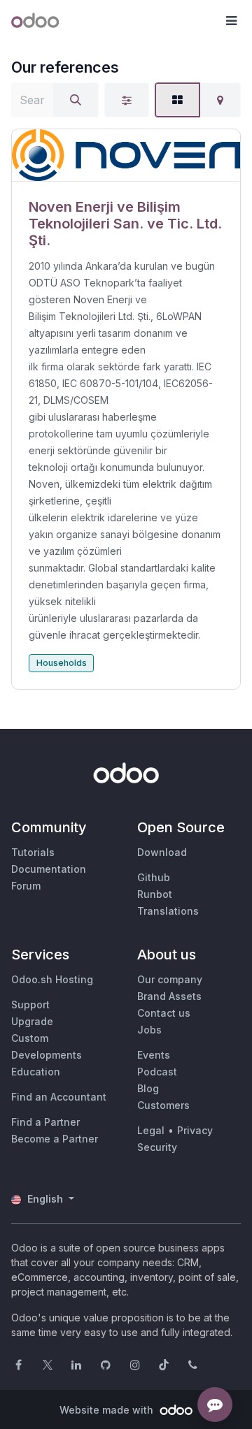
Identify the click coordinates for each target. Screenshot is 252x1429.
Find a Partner (45, 1122)
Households (61, 663)
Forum (26, 886)
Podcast (157, 1072)
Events (153, 1055)
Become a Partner (54, 1139)
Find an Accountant (58, 1097)
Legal (150, 1130)
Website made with (107, 1410)
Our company (169, 979)
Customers (163, 1105)
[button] (231, 21)
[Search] (75, 99)
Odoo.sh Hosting (52, 979)
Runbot (154, 894)
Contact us (163, 1013)
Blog (148, 1088)
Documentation (48, 869)
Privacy (195, 1130)
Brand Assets (169, 996)
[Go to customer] (126, 155)
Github (153, 877)
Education (35, 1072)
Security (157, 1147)
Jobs (149, 1030)
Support (30, 1004)
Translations (168, 911)
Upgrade (32, 1021)
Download (162, 852)
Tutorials (33, 852)
